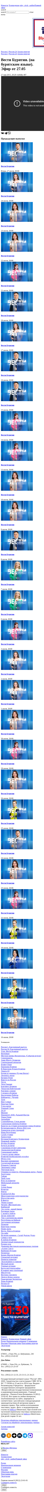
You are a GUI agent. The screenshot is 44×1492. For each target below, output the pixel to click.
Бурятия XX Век (8, 1194)
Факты (4, 1192)
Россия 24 (13, 52)
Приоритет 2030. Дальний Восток (15, 1115)
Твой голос (5, 1178)
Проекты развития (8, 1259)
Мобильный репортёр (10, 1183)
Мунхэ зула (6, 1159)
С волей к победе (8, 1213)
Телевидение (14, 5)
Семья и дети (6, 1237)
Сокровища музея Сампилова (13, 1148)
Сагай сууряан (7, 1135)
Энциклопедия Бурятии (11, 1150)
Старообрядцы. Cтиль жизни (13, 1121)
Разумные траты (8, 1211)
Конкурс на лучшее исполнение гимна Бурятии (21, 1126)
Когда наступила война (10, 1268)
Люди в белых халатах (10, 1277)
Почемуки (5, 1253)
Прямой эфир (25, 1339)
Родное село (6, 1244)
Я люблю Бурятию (8, 1240)
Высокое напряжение (10, 1161)
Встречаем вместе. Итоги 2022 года (16, 1128)
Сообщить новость (9, 1483)
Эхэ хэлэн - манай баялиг (11, 1209)
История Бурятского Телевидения (15, 1139)
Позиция (4, 1224)
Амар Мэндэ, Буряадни (10, 1060)
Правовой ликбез (8, 1141)
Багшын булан (7, 1078)
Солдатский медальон (10, 1163)
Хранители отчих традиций (12, 1130)
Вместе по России (8, 1080)
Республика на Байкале (10, 1220)
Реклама (4, 1343)
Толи (3, 1100)
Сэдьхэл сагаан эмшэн (10, 1154)
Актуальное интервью (10, 1222)
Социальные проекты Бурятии (14, 1124)
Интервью (5, 1054)
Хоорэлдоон (6, 1137)
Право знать (6, 1229)
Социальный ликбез (9, 1152)
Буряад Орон (6, 1064)
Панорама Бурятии (9, 1067)
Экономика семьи (8, 1167)
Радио (3, 1341)
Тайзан (4, 1176)
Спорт (3, 1185)
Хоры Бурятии (7, 1281)
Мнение (4, 1113)
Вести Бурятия (7, 166)
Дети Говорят (6, 1084)
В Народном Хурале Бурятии (13, 1069)
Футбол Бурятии (8, 1143)
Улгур (3, 1082)
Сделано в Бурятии (9, 1093)
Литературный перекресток (12, 1242)
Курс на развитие (8, 1181)
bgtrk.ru (13, 1410)
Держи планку (7, 1202)
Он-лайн (4, 1233)
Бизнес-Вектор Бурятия (11, 1255)
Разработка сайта (8, 1441)
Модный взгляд (7, 1264)
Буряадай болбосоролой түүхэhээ (15, 1156)
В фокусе (5, 1200)
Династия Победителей (11, 1089)
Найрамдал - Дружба (9, 1097)
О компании (32, 1341)
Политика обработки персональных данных (19, 1420)
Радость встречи (8, 1146)
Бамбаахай (5, 1207)
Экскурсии (5, 1346)
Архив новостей (8, 1427)
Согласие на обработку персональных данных (20, 1422)
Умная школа (6, 1286)
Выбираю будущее (8, 1251)
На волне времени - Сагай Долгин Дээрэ (18, 1235)
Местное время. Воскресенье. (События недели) (21, 1056)
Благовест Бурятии (9, 1086)
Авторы (4, 1429)
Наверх (4, 1337)
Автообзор (5, 1119)
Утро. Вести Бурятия (9, 1051)
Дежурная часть (7, 1170)
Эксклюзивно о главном (11, 1262)
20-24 (3, 1110)
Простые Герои (7, 1104)
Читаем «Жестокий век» (11, 1205)
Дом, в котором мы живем (12, 1218)
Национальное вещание (16, 1341)
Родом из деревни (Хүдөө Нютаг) (15, 1073)
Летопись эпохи (7, 1075)
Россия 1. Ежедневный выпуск (14, 1047)
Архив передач (23, 52)
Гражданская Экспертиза (11, 1279)
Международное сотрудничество (14, 1196)
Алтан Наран (6, 1187)
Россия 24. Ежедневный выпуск (14, 1049)
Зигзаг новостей (8, 1216)
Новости (4, 5)
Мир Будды (6, 1273)
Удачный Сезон (7, 1108)
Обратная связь (14, 1343)
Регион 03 (5, 1283)
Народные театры (8, 1227)
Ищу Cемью (6, 1102)
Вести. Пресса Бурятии (10, 1231)
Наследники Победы (9, 1095)
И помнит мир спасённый (12, 1270)
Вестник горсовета (9, 1275)
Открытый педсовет (9, 1257)
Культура (4, 1189)
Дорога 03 (5, 1071)
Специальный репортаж (11, 1062)
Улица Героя (6, 1117)
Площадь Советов (8, 1165)
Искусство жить (7, 1198)
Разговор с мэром (8, 1091)
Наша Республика (8, 1132)
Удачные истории (8, 1266)
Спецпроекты (6, 1058)
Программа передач (30, 1343)
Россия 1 (4, 52)
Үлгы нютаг (6, 1106)
